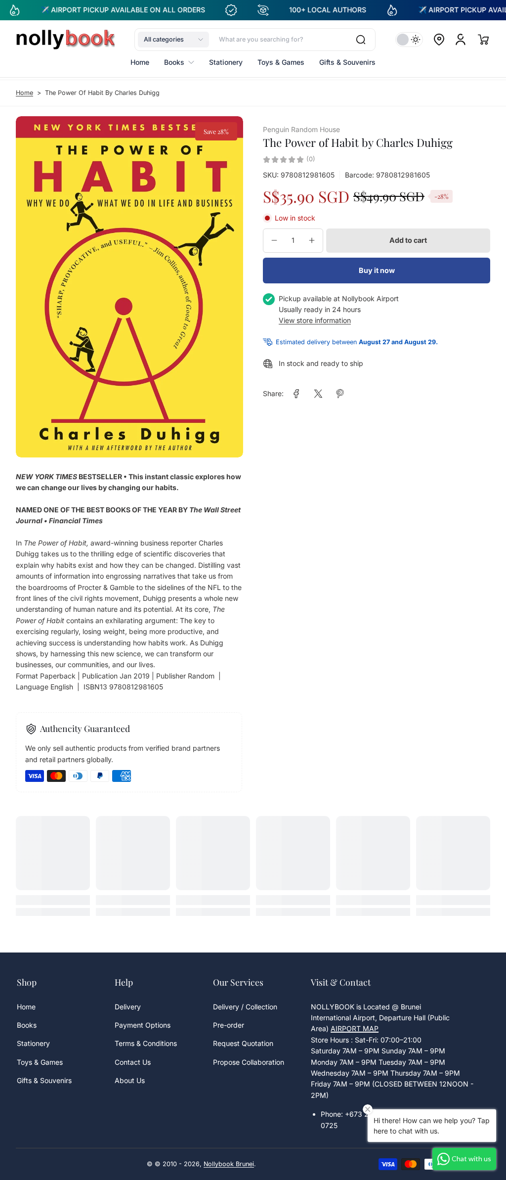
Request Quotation (243, 1043)
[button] (173, 39)
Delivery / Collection (245, 1006)
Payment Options (142, 1025)
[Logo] (65, 39)
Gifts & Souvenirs (44, 1080)
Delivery (128, 1006)
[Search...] (361, 39)
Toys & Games (40, 1062)
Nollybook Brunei (229, 1164)
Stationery (33, 1043)
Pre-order (228, 1025)
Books (27, 1025)
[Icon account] (460, 39)
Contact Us (133, 1062)
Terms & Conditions (146, 1043)
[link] (296, 394)
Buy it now (377, 270)
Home (24, 92)
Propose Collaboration (248, 1062)
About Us (130, 1080)
